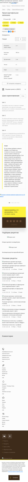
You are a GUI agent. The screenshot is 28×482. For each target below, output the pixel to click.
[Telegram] (11, 31)
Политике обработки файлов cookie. (15, 471)
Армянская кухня (6, 359)
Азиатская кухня (5, 353)
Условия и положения (9, 452)
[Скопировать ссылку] (15, 31)
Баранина (4, 384)
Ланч (3, 9)
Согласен (15, 477)
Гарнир (3, 418)
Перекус (4, 407)
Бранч (3, 400)
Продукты (6, 443)
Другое (3, 424)
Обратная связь (7, 449)
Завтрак (4, 402)
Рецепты (5, 441)
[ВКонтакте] (9, 31)
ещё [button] (3, 361)
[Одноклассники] (13, 31)
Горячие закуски (5, 420)
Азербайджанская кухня (7, 351)
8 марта (4, 367)
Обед (8, 9)
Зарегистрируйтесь (10, 210)
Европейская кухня (18, 9)
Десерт (3, 422)
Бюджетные (4, 373)
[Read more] (11, 239)
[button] (9, 202)
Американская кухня (6, 355)
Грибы (3, 389)
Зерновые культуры (6, 391)
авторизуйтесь (8, 212)
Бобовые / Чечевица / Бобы (8, 386)
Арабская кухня (5, 357)
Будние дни (4, 371)
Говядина (4, 387)
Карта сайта (6, 446)
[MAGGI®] (14, 4)
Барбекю (4, 369)
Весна (3, 375)
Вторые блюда (5, 416)
